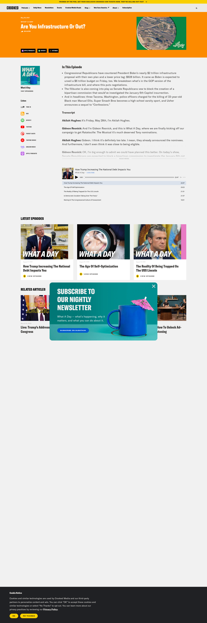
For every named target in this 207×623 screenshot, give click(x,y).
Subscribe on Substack (73, 330)
